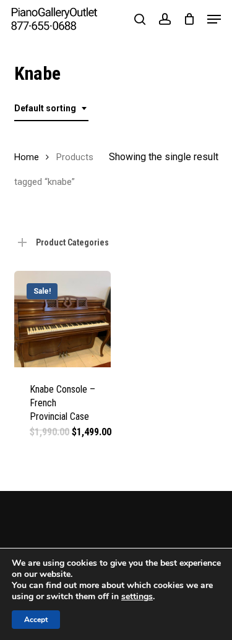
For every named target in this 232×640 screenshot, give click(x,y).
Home (26, 157)
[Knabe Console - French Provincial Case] (62, 319)
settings (137, 596)
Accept (36, 620)
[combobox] (51, 108)
